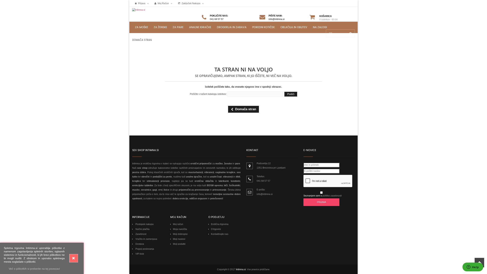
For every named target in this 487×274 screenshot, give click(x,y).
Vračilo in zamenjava (146, 239)
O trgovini (216, 229)
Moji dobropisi (180, 234)
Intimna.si (241, 269)
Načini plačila (142, 229)
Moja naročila (180, 229)
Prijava (141, 3)
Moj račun (163, 3)
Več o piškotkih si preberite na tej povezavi (34, 268)
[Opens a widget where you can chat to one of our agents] (472, 267)
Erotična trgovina (219, 224)
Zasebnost (140, 234)
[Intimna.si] (158, 13)
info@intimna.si (265, 194)
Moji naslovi (179, 239)
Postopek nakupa (144, 224)
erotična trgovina (152, 163)
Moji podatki (179, 244)
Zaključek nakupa (190, 3)
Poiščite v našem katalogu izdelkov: (208, 94)
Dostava (139, 244)
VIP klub (139, 254)
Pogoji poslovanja (144, 249)
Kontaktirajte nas (219, 234)
